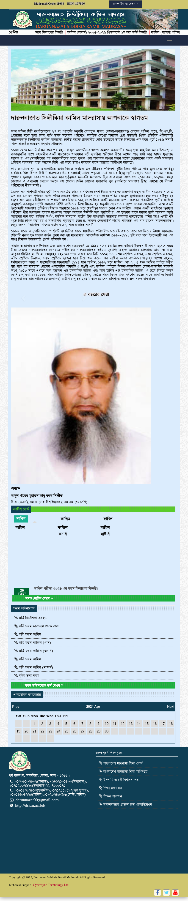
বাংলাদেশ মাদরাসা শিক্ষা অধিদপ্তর (124, 771)
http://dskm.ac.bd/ (30, 805)
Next (170, 705)
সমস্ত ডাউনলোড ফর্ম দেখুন (43, 685)
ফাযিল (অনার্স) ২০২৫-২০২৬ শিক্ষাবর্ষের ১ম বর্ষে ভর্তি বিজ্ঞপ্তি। (82, 32)
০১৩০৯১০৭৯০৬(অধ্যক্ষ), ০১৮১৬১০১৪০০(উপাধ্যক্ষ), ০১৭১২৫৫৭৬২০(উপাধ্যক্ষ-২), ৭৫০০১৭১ (48, 783)
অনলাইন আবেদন (124, 3)
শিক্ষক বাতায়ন (112, 796)
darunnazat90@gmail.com (37, 800)
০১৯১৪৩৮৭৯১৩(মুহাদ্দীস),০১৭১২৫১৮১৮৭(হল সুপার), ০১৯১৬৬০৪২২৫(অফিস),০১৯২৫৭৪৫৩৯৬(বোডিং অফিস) (49, 792)
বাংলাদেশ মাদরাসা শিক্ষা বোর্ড (122, 763)
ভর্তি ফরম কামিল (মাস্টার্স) (35, 667)
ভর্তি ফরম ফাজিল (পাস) (34, 642)
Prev (15, 705)
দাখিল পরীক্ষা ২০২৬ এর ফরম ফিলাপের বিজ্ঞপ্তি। (65, 563)
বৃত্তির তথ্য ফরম (28, 675)
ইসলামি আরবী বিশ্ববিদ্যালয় (120, 779)
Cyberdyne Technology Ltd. (51, 885)
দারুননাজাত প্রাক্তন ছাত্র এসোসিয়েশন (127, 804)
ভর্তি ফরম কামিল (29, 659)
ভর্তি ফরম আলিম (29, 634)
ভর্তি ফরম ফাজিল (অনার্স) (35, 650)
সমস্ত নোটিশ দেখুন (38, 598)
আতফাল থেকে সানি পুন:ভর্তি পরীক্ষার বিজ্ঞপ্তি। (63, 583)
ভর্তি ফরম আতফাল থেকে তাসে (38, 626)
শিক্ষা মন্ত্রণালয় (112, 788)
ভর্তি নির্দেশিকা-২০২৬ (32, 617)
